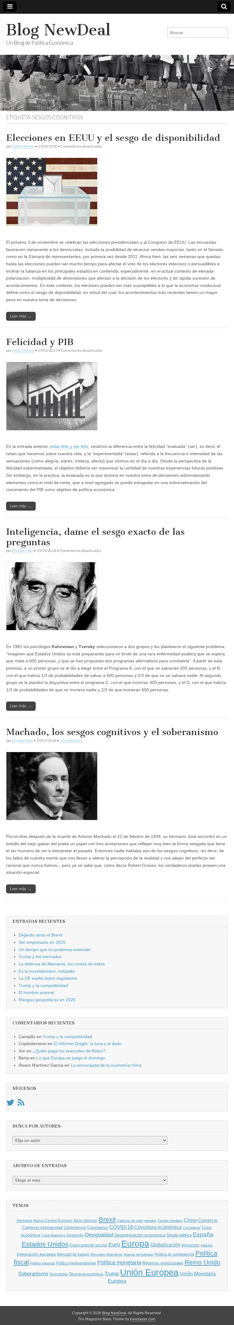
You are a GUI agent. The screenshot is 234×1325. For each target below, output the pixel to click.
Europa (135, 1243)
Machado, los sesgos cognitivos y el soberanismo (112, 732)
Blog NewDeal (58, 30)
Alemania (24, 1220)
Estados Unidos (45, 1244)
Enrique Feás (22, 550)
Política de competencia (174, 1254)
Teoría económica (86, 1274)
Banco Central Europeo (53, 1221)
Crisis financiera (53, 1235)
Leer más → (21, 316)
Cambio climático (170, 1220)
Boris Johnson (86, 1221)
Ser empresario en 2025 (42, 942)
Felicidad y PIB (39, 341)
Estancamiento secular (88, 1245)
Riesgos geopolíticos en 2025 (47, 999)
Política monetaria (119, 1263)
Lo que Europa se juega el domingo (70, 1057)
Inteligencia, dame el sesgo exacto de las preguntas (95, 537)
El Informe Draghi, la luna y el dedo (88, 1043)
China (190, 1220)
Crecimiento (191, 1227)
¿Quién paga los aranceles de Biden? (69, 1050)
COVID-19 (121, 1227)
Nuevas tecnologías (138, 1254)
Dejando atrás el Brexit (40, 935)
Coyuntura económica (158, 1227)
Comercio (208, 1220)
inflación (207, 1245)
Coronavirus (97, 1227)
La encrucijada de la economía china (106, 1065)
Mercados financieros (106, 1254)
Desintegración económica (139, 1235)
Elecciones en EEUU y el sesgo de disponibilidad (113, 137)
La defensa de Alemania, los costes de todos (62, 963)
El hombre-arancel (36, 992)
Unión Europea (149, 1272)
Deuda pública (179, 1235)
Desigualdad (99, 1235)
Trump (112, 1274)
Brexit (107, 1219)
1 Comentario (71, 740)
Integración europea (36, 1254)
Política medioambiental (76, 1263)
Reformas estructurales (162, 1263)
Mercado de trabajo (73, 1254)
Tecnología (58, 1274)
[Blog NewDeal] (117, 62)
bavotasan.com (142, 1319)
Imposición (191, 1245)
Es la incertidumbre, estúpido (47, 971)
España (203, 1234)
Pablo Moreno (23, 146)
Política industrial (42, 1263)
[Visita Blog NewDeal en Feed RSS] (21, 1104)
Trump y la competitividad (43, 985)
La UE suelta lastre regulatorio (48, 978)
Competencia (75, 1228)
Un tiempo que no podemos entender (55, 949)
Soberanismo (33, 1274)
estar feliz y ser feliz (69, 446)
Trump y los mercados (40, 956)
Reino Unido (203, 1262)
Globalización (165, 1244)
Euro (114, 1244)
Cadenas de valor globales (136, 1220)
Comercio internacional (42, 1227)
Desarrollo (75, 1235)
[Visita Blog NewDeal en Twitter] (10, 1104)
